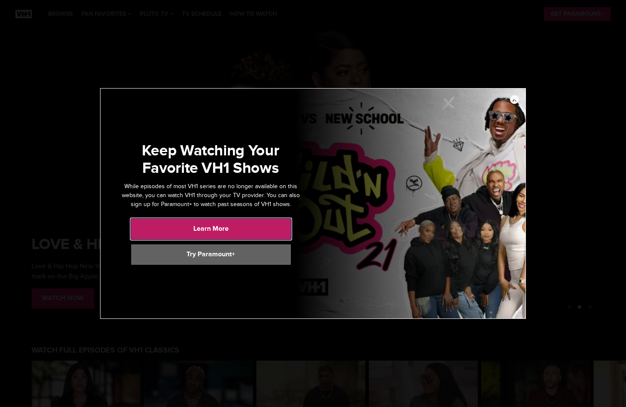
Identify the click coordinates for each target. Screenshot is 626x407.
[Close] (514, 100)
